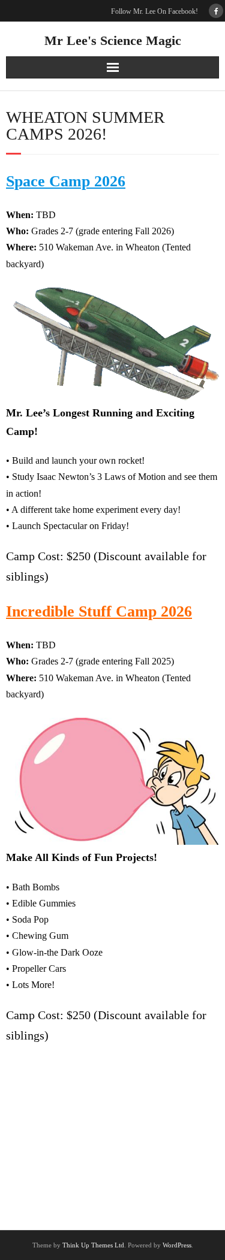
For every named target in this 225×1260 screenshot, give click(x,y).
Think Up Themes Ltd (93, 1245)
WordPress (177, 1245)
